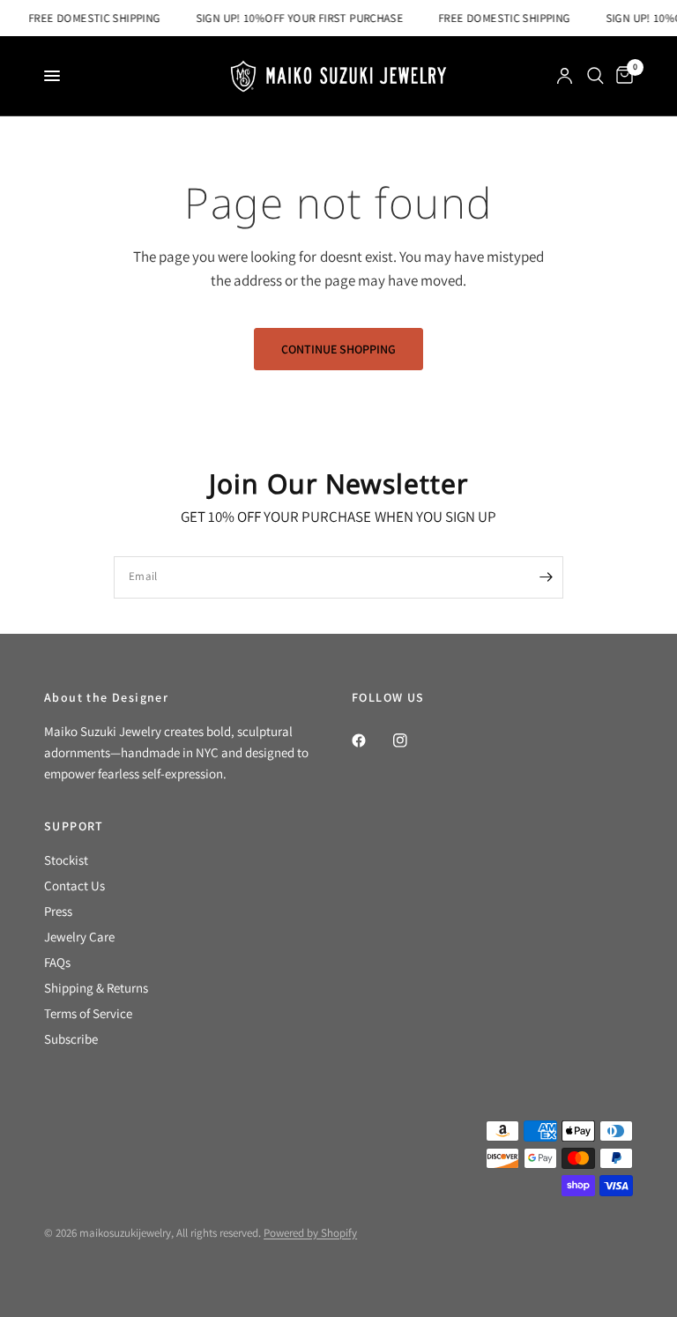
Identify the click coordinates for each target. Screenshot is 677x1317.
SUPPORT (74, 826)
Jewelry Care (79, 936)
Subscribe (71, 1039)
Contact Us (74, 885)
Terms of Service (88, 1013)
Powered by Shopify (310, 1232)
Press (58, 911)
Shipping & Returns (96, 987)
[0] (621, 75)
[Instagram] (412, 740)
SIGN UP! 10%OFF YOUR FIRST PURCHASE (295, 18)
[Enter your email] (545, 577)
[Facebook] (371, 740)
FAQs (57, 962)
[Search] (595, 75)
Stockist (66, 860)
